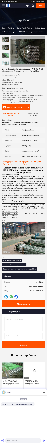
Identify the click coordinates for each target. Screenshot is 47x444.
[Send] (44, 440)
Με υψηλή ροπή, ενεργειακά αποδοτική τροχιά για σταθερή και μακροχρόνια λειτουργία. (34, 382)
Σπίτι (3, 28)
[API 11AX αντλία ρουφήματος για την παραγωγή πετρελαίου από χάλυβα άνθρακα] (12, 370)
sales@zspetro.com (10, 1)
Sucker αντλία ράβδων (24, 28)
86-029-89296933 (38, 1)
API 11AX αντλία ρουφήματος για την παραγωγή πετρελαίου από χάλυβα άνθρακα (11, 382)
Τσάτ (40, 6)
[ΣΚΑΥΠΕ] (6, 296)
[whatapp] (11, 296)
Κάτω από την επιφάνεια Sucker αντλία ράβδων (19, 269)
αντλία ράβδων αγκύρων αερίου (14, 265)
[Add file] (2, 440)
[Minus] (44, 392)
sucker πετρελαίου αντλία (12, 260)
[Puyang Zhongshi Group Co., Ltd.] (10, 5)
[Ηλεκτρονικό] (16, 296)
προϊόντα (11, 28)
